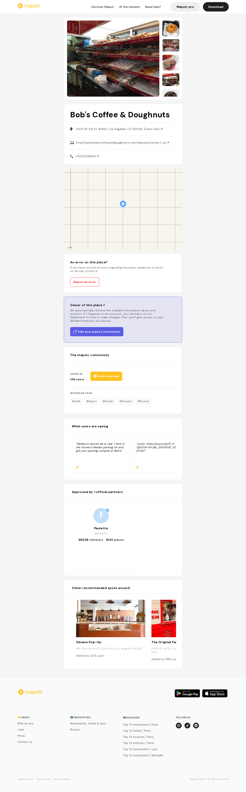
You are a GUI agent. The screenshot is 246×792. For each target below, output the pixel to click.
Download (215, 7)
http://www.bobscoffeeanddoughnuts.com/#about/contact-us (121, 143)
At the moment (129, 7)
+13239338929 (86, 156)
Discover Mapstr (102, 7)
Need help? (153, 7)
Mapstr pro (185, 7)
